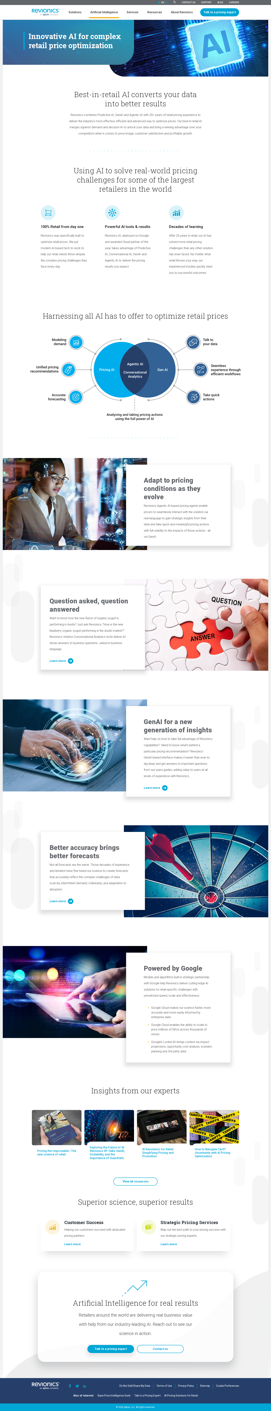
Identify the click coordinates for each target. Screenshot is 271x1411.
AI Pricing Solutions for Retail (181, 1395)
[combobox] (162, 2)
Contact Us (188, 2)
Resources (154, 12)
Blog (220, 2)
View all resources (136, 1181)
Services (132, 12)
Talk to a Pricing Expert (147, 1395)
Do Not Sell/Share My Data (134, 1385)
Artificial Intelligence (104, 12)
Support (206, 2)
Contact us (160, 1349)
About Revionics (182, 12)
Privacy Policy (186, 1385)
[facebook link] (70, 1386)
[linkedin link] (85, 1386)
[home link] (46, 12)
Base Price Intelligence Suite (114, 1395)
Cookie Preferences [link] (227, 1385)
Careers (234, 2)
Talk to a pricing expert (220, 12)
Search (174, 2)
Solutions (75, 12)
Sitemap (205, 1385)
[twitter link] (77, 1386)
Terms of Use (164, 1385)
